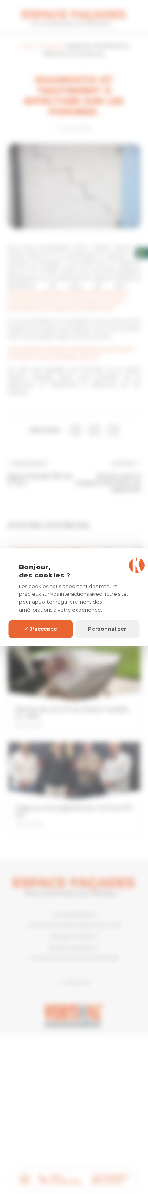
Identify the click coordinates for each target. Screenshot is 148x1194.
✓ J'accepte (40, 629)
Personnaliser (107, 629)
